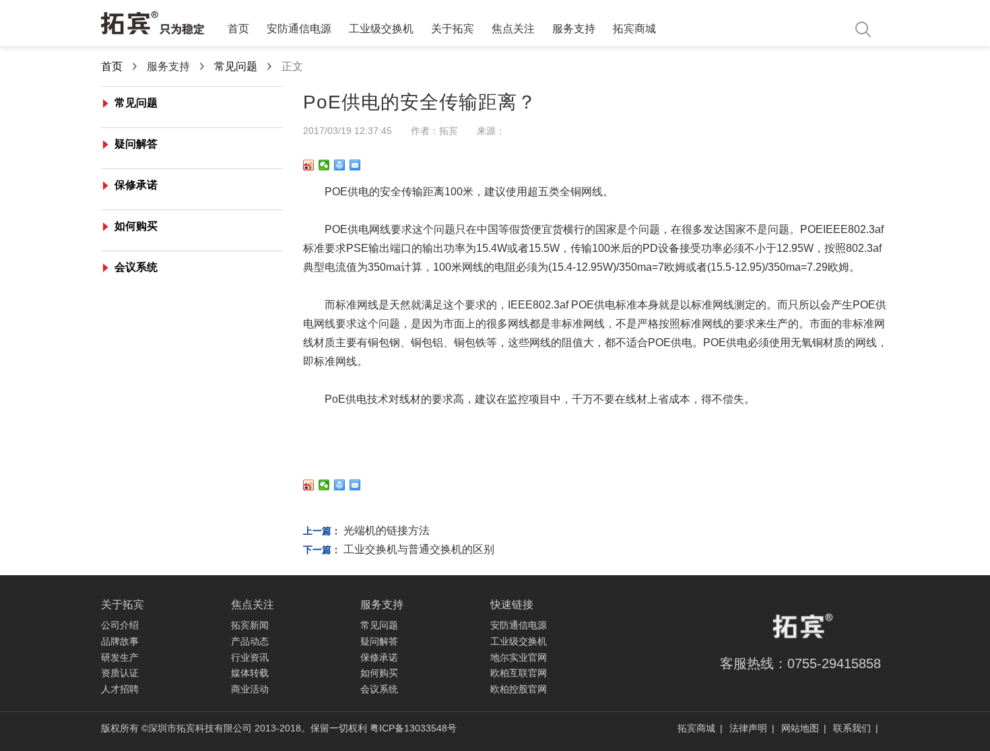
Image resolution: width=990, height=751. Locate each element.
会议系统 (136, 267)
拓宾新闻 (250, 625)
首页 (238, 28)
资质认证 (120, 672)
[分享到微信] (324, 165)
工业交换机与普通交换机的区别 (418, 549)
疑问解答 (136, 144)
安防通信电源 (299, 28)
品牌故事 (120, 641)
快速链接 (511, 604)
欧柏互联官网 (518, 672)
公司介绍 (120, 625)
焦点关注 (513, 28)
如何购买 (136, 226)
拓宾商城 (634, 28)
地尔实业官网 (518, 657)
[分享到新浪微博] (309, 165)
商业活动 (250, 689)
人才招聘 (120, 689)
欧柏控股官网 (518, 689)
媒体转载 (250, 672)
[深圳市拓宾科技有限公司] (153, 24)
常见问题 (235, 66)
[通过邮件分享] (355, 165)
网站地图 (801, 728)
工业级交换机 (381, 28)
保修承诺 (136, 185)
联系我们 (853, 728)
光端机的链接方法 (386, 530)
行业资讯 (250, 657)
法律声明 (749, 728)
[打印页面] (339, 165)
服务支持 (573, 28)
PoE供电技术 (357, 399)
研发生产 (120, 657)
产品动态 (250, 641)
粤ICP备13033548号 (413, 728)
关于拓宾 (452, 28)
